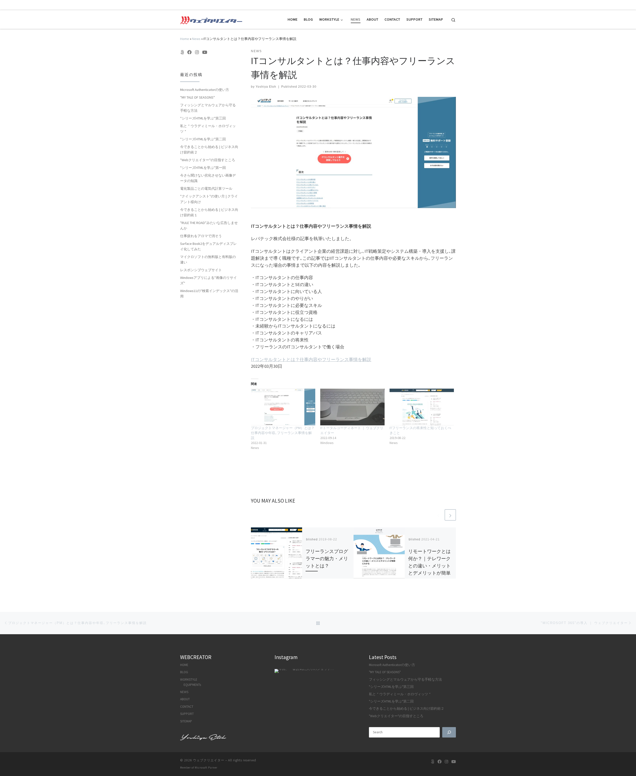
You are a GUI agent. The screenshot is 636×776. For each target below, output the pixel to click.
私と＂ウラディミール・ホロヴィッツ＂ (208, 129)
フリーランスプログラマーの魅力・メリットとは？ (327, 558)
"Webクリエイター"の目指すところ (207, 160)
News (196, 39)
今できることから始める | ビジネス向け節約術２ (209, 149)
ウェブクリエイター (208, 760)
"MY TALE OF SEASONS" (197, 97)
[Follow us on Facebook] (189, 52)
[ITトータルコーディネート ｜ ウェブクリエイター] (352, 407)
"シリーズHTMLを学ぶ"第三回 (203, 118)
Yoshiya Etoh (266, 86)
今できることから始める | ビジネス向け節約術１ (209, 212)
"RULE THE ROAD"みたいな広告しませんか (209, 225)
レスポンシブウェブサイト (201, 270)
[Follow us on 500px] (182, 52)
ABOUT (185, 699)
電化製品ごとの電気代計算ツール (206, 188)
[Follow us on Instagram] (197, 52)
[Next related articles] (450, 514)
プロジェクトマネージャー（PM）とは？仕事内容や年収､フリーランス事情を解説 (283, 433)
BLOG (184, 672)
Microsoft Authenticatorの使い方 (204, 89)
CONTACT (186, 706)
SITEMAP (186, 721)
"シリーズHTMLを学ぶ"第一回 (203, 167)
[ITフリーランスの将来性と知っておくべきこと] (422, 407)
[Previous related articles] (438, 514)
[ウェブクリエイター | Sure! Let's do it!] (211, 19)
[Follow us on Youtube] (204, 52)
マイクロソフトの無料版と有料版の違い (208, 259)
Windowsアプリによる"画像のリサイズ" (208, 280)
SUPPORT (187, 714)
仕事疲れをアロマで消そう (201, 236)
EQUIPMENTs (192, 685)
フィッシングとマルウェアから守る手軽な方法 (208, 108)
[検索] (449, 732)
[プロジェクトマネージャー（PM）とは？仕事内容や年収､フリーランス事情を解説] (283, 407)
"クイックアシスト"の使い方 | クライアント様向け (209, 199)
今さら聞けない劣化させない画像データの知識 (208, 178)
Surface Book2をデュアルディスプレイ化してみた (208, 246)
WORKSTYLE (188, 679)
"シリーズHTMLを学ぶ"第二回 (203, 139)
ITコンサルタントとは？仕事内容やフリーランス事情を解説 (311, 359)
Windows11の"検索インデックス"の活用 (209, 293)
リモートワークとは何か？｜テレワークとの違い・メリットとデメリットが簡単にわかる (429, 565)
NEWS (184, 692)
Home (184, 39)
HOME (184, 665)
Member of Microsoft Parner (198, 767)
